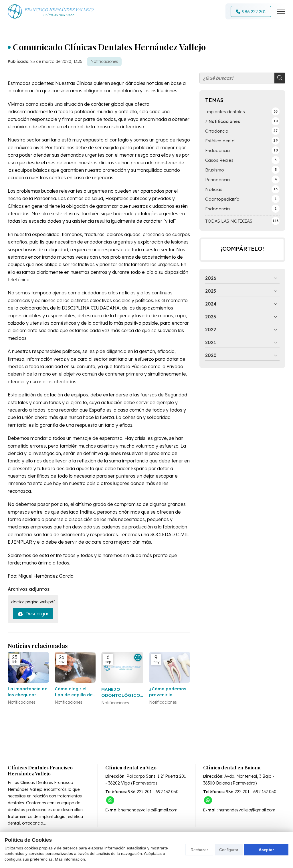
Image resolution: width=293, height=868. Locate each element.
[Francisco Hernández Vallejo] (51, 11)
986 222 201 (139, 791)
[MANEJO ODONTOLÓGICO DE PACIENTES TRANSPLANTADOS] (122, 667)
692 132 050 (167, 791)
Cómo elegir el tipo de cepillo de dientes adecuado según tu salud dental (74, 692)
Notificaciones (104, 61)
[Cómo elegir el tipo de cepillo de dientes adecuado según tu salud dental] (75, 667)
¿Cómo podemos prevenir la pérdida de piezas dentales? (169, 692)
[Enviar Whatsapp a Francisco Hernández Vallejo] (110, 800)
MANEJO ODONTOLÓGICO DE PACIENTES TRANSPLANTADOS (122, 693)
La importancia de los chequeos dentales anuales (27, 692)
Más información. (70, 859)
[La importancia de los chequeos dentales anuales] (28, 667)
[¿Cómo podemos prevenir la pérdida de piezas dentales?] (169, 667)
